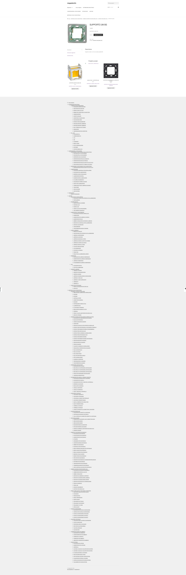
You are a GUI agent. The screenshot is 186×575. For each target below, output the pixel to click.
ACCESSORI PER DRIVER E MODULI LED (81, 213)
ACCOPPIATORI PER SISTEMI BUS (79, 435)
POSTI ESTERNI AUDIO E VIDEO (79, 554)
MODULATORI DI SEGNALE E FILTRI (80, 309)
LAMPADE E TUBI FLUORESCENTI (79, 279)
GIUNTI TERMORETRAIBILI (78, 403)
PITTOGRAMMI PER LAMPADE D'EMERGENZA (82, 262)
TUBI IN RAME (76, 187)
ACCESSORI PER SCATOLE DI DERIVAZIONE (81, 509)
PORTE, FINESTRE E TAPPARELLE (79, 391)
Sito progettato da (70, 569)
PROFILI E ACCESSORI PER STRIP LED (80, 286)
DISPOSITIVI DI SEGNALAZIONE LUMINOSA (81, 477)
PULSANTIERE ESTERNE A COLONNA (80, 558)
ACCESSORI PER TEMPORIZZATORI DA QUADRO (82, 318)
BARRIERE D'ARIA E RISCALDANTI (79, 174)
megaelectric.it (77, 569)
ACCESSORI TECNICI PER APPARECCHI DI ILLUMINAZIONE (84, 198)
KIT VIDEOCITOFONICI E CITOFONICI (80, 552)
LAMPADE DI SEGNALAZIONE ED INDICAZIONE (82, 276)
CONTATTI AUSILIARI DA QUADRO (79, 321)
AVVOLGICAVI (76, 493)
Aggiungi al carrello (98, 34)
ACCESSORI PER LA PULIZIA (78, 366)
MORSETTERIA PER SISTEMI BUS (79, 455)
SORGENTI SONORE (77, 430)
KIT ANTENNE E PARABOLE (78, 307)
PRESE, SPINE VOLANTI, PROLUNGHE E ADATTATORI (81, 490)
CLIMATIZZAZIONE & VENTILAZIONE (74, 11)
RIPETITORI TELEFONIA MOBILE (79, 526)
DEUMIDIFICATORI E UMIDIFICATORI (80, 177)
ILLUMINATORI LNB (76, 305)
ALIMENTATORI (76, 215)
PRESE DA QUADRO (77, 344)
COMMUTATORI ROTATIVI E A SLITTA (80, 472)
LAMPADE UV (76, 283)
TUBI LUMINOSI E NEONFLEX (78, 210)
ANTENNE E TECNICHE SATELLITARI (78, 291)
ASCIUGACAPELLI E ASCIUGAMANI (80, 153)
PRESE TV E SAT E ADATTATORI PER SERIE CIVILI (82, 313)
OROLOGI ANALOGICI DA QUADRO (79, 340)
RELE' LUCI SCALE (76, 351)
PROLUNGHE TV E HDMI (78, 505)
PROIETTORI (75, 252)
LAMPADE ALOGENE (77, 274)
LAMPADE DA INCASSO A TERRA (79, 238)
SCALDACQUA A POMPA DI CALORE (80, 181)
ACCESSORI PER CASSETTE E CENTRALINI (81, 412)
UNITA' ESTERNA (76, 189)
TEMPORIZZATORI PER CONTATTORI (80, 131)
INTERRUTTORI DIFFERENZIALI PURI (80, 334)
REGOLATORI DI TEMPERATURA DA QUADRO (81, 348)
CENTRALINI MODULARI (75, 411)
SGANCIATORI (76, 129)
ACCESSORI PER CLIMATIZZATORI (79, 172)
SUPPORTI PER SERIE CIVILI (103, 18)
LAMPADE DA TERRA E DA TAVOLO (79, 242)
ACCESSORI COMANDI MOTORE (79, 106)
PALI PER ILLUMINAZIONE (78, 267)
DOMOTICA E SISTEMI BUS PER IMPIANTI (78, 432)
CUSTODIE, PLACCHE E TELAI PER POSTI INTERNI (82, 550)
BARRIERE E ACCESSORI (78, 384)
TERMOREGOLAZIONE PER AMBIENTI (78, 531)
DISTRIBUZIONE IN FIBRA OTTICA (79, 303)
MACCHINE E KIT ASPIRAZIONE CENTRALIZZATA (82, 367)
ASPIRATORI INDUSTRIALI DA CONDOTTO (81, 158)
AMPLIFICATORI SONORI (78, 421)
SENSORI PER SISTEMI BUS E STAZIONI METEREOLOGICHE (84, 459)
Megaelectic (69, 7)
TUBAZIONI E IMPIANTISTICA (78, 375)
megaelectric (71, 3)
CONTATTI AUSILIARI (77, 116)
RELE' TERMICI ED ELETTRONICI (79, 127)
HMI (74, 139)
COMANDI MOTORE (77, 114)
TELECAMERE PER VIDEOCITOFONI (80, 562)
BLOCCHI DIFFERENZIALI (78, 319)
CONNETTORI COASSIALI (78, 300)
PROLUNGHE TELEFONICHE (78, 503)
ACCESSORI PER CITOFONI (78, 543)
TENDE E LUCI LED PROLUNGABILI (80, 208)
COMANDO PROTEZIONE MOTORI (77, 105)
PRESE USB (75, 485)
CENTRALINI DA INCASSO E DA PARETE (80, 414)
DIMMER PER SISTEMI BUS (78, 444)
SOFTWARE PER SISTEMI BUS (79, 461)
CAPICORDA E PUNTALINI (76, 393)
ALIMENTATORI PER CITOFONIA (79, 545)
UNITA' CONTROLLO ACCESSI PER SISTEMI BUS (82, 467)
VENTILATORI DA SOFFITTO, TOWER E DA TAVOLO (82, 164)
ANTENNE (75, 294)
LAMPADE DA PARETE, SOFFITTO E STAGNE (81, 240)
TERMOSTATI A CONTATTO (78, 536)
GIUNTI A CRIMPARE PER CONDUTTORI (80, 402)
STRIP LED (75, 288)
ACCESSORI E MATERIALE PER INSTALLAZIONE (82, 170)
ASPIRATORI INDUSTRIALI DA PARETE (80, 160)
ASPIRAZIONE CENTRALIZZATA (77, 364)
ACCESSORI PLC (76, 134)
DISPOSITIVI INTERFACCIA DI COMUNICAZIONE (82, 481)
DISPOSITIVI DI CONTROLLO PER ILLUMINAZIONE (82, 222)
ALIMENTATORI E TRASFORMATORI (77, 212)
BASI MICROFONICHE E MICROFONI (80, 424)
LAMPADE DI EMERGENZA (78, 260)
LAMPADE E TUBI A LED (77, 277)
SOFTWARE (75, 147)
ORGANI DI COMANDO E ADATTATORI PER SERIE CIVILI (83, 428)
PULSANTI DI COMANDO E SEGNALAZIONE (81, 346)
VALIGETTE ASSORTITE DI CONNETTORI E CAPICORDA (83, 409)
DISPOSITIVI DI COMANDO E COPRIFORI (80, 475)
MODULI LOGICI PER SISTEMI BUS (79, 450)
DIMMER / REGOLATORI (77, 473)
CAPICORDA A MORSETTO (78, 394)
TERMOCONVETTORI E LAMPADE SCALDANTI (82, 185)
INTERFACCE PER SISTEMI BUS (79, 446)
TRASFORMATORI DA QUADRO (79, 363)
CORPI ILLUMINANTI (74, 230)
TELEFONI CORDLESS (77, 527)
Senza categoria (78, 7)
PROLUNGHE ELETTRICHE (78, 501)
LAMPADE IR (75, 281)
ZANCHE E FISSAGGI (77, 315)
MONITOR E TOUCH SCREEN (78, 454)
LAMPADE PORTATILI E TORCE (79, 244)
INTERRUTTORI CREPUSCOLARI (79, 331)
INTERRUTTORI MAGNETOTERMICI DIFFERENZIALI (82, 338)
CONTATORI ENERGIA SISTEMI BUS (80, 442)
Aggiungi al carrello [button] (75, 88)
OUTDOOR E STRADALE (78, 250)
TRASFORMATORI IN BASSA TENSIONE (80, 228)
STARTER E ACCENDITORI (78, 224)
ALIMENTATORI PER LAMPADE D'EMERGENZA (82, 258)
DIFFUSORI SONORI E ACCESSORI (79, 426)
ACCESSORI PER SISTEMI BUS (79, 433)
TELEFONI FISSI (76, 529)
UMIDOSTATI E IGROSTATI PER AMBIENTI (81, 540)
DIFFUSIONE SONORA (75, 418)
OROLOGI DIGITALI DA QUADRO (79, 342)
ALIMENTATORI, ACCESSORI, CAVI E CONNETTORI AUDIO (84, 419)
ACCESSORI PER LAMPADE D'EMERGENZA (81, 256)
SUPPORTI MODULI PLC (77, 149)
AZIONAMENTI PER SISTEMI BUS (79, 440)
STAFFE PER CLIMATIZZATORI (79, 183)
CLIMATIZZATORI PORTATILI (78, 176)
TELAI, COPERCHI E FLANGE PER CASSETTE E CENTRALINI (84, 416)
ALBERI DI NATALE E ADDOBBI (79, 202)
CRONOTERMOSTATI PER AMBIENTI (80, 534)
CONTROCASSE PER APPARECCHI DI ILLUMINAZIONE (83, 233)
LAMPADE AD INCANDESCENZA (79, 272)
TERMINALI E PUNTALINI (78, 405)
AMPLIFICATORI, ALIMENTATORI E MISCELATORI (82, 292)
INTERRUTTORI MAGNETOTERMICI (79, 336)
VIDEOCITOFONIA (74, 542)
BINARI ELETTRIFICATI (77, 231)
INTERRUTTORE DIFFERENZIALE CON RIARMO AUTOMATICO (84, 327)
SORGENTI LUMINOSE (75, 269)
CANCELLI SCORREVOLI (78, 389)
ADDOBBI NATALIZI (74, 201)
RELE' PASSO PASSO (77, 353)
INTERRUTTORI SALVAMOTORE (79, 121)
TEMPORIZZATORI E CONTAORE (79, 361)
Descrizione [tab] (69, 49)
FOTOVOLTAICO (85, 11)
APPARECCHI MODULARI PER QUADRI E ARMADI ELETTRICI (82, 316)
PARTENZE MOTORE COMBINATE (79, 123)
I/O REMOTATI (75, 141)
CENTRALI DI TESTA (77, 298)
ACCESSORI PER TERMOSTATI (79, 532)
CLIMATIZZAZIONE (74, 169)
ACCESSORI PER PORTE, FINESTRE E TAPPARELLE (83, 382)
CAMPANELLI (75, 547)
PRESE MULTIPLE (76, 495)
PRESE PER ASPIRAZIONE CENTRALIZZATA (81, 373)
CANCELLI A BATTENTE (77, 387)
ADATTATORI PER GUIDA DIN (78, 108)
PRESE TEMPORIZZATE (77, 497)
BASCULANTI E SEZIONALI (78, 385)
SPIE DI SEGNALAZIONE (78, 357)
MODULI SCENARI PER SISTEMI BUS (80, 452)
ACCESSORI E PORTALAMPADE (77, 197)
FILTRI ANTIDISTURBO (77, 119)
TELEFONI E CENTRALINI (75, 519)
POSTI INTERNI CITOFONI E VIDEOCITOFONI (81, 556)
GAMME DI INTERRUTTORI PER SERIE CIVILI (90, 18)
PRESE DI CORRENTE (77, 483)
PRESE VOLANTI (76, 499)
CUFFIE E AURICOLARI (77, 522)
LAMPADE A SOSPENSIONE (78, 235)
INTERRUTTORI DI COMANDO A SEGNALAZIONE (82, 333)
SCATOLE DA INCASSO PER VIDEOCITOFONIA (82, 560)
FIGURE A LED (76, 206)
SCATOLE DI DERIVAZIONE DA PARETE (80, 515)
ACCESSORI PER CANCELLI (78, 380)
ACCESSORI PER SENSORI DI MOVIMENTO (81, 470)
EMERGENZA (73, 255)
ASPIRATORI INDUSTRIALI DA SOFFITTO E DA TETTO (83, 162)
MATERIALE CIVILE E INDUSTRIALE (73, 15)
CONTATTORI (75, 323)
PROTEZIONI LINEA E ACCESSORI (79, 524)
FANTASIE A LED (76, 204)
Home (69, 18)
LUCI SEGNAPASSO (77, 248)
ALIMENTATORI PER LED (78, 219)
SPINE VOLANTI (76, 507)
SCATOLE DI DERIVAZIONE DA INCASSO (80, 513)
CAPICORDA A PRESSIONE (78, 396)
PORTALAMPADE (76, 200)
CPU (74, 137)
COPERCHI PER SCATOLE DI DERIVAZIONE (81, 511)
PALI (72, 264)
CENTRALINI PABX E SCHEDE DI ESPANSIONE (82, 520)
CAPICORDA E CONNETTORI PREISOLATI (81, 398)
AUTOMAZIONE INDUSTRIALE (88, 7)
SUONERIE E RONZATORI (78, 359)
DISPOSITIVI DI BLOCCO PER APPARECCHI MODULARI (83, 325)
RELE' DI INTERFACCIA (77, 349)
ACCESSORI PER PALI (77, 265)
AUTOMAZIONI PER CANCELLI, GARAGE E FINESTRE (81, 377)
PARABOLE (75, 311)
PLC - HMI (73, 133)
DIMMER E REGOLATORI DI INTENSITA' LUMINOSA (82, 220)
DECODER (75, 301)
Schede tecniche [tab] (70, 55)
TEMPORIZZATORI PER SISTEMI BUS (80, 463)
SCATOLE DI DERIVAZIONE (76, 508)
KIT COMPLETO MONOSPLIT (78, 179)
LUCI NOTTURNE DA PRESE (78, 246)
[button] (86, 25)
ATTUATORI (75, 439)
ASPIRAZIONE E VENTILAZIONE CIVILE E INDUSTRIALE (81, 152)
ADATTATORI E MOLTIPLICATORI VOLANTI (81, 492)
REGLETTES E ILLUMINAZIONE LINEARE (81, 253)
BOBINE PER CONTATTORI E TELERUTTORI (81, 112)
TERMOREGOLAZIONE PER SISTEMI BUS (81, 465)
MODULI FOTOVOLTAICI (75, 194)
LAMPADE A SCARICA (77, 270)
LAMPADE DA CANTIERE (78, 237)
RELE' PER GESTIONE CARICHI (79, 355)
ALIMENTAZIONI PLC (77, 135)
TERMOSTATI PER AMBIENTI (78, 538)
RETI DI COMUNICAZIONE (78, 145)
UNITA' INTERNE (76, 191)
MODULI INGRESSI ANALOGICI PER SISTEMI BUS (82, 448)
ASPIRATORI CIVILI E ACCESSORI (79, 156)
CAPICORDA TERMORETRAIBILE (79, 400)
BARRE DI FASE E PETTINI (78, 110)
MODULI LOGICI (76, 143)
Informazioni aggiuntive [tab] (71, 52)
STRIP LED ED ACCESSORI (76, 285)
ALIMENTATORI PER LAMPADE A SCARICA (81, 217)
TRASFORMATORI (76, 226)
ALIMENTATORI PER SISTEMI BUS (79, 437)
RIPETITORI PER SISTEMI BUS (79, 457)
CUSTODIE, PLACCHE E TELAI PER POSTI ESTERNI (83, 548)
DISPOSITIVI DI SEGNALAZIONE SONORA (81, 479)
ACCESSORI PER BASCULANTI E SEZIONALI (81, 378)
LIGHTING (91, 11)
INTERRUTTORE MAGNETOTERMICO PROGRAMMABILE (83, 329)
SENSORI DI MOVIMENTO (78, 487)
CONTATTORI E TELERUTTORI (79, 118)
